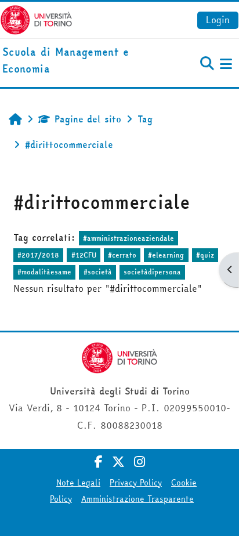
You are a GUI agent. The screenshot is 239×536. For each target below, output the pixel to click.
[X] (118, 462)
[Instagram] (139, 462)
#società (98, 271)
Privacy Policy (136, 482)
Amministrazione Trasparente (137, 498)
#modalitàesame (44, 271)
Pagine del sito (88, 119)
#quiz (205, 254)
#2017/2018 (38, 254)
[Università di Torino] (36, 19)
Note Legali (78, 482)
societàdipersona (152, 271)
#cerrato (122, 254)
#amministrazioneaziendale (128, 238)
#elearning (166, 254)
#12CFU (83, 254)
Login (218, 20)
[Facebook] (98, 462)
